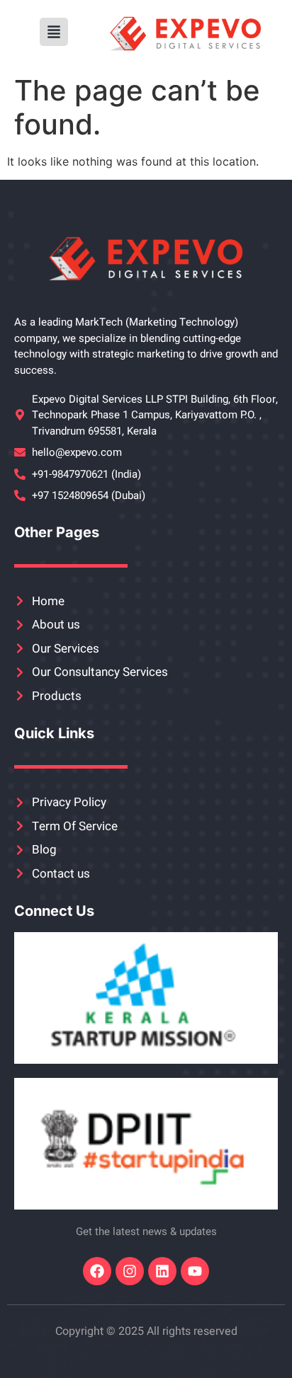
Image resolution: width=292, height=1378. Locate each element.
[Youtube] (195, 1271)
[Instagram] (130, 1271)
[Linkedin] (162, 1271)
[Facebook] (97, 1271)
